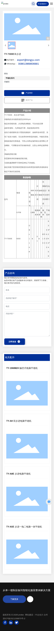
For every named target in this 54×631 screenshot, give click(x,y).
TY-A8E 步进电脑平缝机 (18, 474)
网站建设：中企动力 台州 (36, 615)
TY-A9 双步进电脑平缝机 (18, 421)
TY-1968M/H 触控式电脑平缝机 (22, 368)
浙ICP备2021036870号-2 (14, 618)
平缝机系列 (10, 78)
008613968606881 (28, 63)
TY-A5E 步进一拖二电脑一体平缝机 (24, 526)
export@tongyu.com (28, 60)
